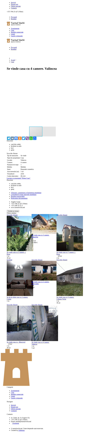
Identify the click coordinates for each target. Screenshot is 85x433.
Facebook (15, 423)
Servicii (13, 2)
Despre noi (14, 4)
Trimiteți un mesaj (13, 211)
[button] (76, 74)
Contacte (14, 8)
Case (12, 30)
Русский (14, 17)
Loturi (13, 34)
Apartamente (15, 28)
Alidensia (21, 430)
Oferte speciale (16, 6)
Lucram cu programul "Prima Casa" (19, 178)
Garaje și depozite (17, 36)
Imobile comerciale (17, 32)
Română (13, 19)
